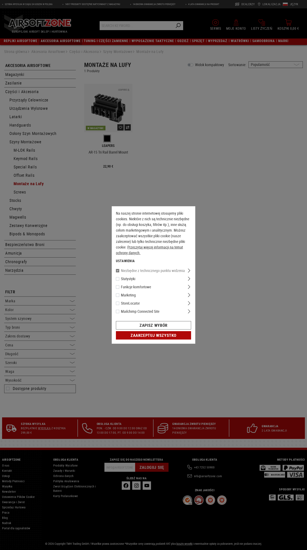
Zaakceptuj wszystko (153, 335)
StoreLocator (130, 303)
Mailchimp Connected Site (140, 311)
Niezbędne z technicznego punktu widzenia (153, 270)
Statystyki (128, 278)
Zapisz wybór (153, 325)
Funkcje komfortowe (136, 286)
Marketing (128, 294)
